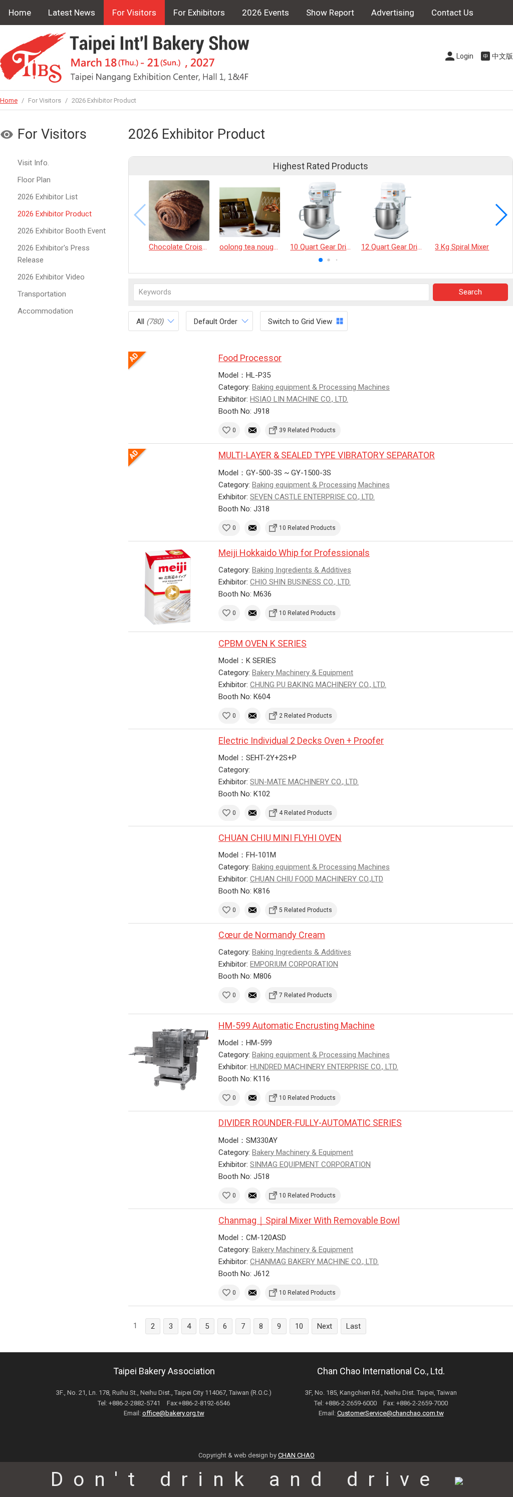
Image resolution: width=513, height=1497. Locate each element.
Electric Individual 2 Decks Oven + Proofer (301, 740)
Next (324, 1326)
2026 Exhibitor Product (55, 213)
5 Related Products (305, 910)
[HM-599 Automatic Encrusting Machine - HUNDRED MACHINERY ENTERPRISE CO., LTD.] (168, 1059)
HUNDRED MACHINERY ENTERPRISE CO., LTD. (324, 1066)
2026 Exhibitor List (48, 196)
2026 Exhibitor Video (51, 276)
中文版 (502, 56)
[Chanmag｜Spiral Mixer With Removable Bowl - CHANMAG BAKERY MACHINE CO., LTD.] (168, 1254)
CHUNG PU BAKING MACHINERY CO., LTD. (318, 684)
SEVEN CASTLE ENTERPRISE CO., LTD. (312, 496)
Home (20, 13)
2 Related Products (305, 715)
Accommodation (45, 311)
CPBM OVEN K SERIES (262, 643)
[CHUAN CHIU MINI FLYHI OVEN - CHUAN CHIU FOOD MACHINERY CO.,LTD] (168, 871)
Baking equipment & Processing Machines (321, 387)
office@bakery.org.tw (173, 1413)
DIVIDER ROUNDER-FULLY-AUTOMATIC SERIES (310, 1122)
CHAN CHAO (296, 1455)
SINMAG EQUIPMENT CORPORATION (310, 1164)
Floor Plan (34, 179)
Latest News (71, 13)
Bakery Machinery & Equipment (302, 672)
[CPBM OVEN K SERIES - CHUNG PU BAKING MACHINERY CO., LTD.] (168, 677)
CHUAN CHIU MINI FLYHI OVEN (280, 837)
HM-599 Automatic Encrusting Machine (296, 1025)
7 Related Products (305, 995)
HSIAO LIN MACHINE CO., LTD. (299, 399)
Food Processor (250, 358)
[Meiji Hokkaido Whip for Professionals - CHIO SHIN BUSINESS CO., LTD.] (168, 586)
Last (353, 1326)
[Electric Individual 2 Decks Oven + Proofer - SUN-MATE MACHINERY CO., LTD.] (168, 774)
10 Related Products (307, 527)
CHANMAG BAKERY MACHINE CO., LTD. (314, 1261)
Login (464, 56)
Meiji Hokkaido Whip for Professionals (294, 552)
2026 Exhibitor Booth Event (62, 230)
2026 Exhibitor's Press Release (54, 253)
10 (299, 1326)
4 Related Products (305, 812)
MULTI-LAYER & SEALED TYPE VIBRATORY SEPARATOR (326, 455)
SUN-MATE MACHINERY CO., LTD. (304, 781)
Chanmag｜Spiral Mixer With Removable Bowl (309, 1220)
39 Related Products (307, 430)
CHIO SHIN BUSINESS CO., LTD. (300, 581)
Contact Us (452, 13)
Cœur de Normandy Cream (271, 935)
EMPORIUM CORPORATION (294, 964)
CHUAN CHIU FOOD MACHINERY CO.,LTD (316, 878)
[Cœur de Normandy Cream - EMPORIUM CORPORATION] (168, 969)
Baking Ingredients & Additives (301, 569)
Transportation (42, 293)
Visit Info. (33, 162)
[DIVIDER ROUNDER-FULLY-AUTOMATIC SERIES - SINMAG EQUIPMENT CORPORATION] (168, 1156)
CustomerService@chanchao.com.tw (390, 1413)
